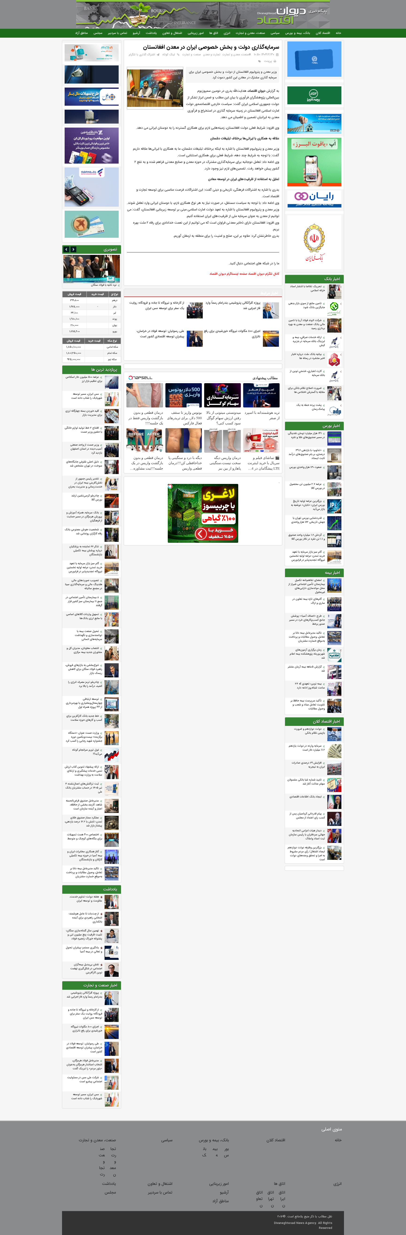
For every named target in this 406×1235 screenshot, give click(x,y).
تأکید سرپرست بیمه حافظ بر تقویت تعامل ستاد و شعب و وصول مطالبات (308, 705)
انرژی (227, 33)
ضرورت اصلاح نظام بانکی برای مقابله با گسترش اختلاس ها (306, 390)
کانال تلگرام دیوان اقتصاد (263, 273)
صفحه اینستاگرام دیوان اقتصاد (228, 273)
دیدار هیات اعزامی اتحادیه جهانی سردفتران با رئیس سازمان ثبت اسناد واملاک (307, 835)
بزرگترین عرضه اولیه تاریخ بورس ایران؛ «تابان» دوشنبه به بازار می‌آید (308, 505)
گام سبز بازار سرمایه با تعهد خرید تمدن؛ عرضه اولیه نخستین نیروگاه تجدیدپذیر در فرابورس (307, 556)
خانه (338, 33)
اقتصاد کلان (323, 33)
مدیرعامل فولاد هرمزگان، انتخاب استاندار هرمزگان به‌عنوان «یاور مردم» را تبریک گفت (84, 1065)
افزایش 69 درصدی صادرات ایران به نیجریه (308, 765)
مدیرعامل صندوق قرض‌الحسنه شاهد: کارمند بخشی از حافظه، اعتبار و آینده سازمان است (84, 805)
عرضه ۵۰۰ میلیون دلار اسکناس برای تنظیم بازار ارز (84, 379)
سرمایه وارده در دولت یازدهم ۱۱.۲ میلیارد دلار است (307, 748)
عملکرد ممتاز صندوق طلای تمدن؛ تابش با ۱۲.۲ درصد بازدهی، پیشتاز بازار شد (83, 822)
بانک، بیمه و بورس (297, 33)
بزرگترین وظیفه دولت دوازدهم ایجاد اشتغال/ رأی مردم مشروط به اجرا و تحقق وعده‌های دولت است (306, 854)
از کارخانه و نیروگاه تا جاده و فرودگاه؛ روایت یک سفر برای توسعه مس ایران (85, 1014)
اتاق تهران (270, 1198)
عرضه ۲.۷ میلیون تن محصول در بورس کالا (307, 486)
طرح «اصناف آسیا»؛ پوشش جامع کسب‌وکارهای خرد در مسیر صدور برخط (307, 620)
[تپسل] (170, 486)
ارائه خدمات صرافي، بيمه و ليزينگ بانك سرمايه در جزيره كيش (309, 341)
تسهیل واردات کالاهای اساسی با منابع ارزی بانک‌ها (84, 616)
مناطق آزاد (81, 33)
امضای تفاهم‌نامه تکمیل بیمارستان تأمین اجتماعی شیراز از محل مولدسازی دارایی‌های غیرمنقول (307, 586)
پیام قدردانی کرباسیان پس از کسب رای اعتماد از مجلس (307, 816)
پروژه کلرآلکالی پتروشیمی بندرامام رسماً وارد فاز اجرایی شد (84, 995)
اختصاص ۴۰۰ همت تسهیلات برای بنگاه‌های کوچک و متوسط (84, 837)
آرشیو (136, 33)
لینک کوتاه (168, 54)
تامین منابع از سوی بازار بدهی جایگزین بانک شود (306, 306)
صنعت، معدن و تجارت (250, 33)
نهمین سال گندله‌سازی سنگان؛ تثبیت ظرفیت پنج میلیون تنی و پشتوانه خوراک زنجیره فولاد (84, 935)
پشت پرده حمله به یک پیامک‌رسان (310, 407)
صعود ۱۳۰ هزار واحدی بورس (305, 467)
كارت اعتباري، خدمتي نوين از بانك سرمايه (307, 373)
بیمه (215, 1152)
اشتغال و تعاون (172, 33)
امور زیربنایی (196, 33)
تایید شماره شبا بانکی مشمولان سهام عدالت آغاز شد (306, 782)
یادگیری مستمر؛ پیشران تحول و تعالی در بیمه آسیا (84, 950)
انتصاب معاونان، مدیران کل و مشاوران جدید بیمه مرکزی (84, 650)
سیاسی (275, 33)
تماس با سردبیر (117, 33)
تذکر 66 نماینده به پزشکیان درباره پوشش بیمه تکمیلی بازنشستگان (85, 551)
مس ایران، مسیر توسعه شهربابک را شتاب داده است (86, 396)
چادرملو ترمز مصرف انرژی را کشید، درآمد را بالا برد (85, 684)
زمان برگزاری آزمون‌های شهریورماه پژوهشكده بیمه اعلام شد (307, 654)
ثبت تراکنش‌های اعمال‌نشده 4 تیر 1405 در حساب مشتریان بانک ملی (83, 788)
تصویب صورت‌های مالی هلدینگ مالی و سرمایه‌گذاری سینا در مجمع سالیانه (83, 585)
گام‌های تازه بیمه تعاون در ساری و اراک (309, 601)
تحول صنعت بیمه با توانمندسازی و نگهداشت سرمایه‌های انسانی (88, 635)
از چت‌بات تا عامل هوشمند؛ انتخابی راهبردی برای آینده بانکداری (85, 918)
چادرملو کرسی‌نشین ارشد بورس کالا (86, 498)
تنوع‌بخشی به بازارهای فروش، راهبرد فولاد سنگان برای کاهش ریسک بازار (83, 669)
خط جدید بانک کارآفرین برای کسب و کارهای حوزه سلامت (84, 718)
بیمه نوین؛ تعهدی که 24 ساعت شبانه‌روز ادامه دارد (310, 686)
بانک (204, 1152)
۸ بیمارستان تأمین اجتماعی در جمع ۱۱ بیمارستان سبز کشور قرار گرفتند (84, 601)
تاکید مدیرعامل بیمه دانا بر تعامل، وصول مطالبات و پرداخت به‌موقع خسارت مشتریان (307, 637)
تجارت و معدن (211, 54)
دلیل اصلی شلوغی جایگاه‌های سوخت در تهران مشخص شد (84, 464)
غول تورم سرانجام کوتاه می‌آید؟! (87, 752)
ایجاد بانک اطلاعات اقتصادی (305, 797)
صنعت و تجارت (191, 54)
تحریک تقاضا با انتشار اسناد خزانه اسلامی (307, 289)
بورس (226, 1152)
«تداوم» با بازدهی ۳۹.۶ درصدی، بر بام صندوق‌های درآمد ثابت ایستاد (307, 454)
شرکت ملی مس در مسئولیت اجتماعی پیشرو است (84, 1080)
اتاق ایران (282, 1198)
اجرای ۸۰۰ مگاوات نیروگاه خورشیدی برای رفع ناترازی (86, 1029)
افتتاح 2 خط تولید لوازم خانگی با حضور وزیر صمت (83, 430)
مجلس (98, 33)
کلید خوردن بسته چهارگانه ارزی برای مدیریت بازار (83, 413)
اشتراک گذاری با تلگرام (142, 54)
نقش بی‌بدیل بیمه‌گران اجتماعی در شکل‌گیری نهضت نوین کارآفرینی (86, 969)
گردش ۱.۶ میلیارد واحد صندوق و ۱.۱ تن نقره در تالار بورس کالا (306, 537)
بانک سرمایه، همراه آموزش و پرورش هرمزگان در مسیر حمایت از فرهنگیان (84, 517)
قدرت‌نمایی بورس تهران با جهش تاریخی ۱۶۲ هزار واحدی (308, 520)
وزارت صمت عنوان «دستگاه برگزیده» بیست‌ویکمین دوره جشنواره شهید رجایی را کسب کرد (84, 737)
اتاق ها (213, 33)
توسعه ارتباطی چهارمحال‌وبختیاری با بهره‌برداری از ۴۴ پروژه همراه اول (84, 703)
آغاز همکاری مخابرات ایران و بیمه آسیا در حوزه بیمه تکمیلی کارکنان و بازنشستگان (84, 856)
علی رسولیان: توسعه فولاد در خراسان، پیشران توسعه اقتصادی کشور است (84, 1048)
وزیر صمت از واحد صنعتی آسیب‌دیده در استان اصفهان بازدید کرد (86, 449)
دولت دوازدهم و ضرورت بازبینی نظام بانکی (309, 731)
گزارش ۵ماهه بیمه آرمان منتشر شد (306, 669)
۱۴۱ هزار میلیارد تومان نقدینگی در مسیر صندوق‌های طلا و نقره (306, 435)
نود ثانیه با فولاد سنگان (104, 285)
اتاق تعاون (259, 1198)
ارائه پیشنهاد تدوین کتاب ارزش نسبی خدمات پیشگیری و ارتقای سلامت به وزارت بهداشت (83, 771)
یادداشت (151, 33)
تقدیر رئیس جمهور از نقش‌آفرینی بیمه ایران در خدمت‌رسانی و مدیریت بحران (85, 483)
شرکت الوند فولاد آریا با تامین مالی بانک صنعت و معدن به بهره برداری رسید (306, 324)
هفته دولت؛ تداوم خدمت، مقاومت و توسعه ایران (86, 899)
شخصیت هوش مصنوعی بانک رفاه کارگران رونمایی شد (83, 532)
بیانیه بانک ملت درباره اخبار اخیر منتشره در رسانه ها (308, 356)
